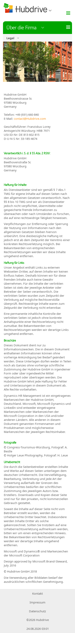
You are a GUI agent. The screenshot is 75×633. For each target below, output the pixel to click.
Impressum (37, 602)
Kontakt (37, 593)
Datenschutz (37, 611)
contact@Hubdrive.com (30, 119)
